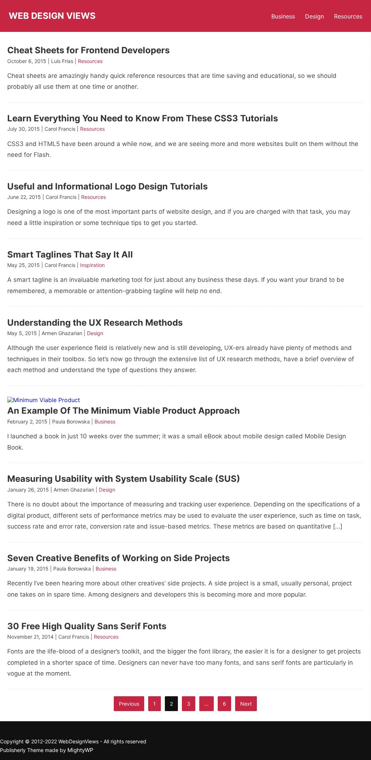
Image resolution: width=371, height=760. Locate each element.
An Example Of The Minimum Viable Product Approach (123, 410)
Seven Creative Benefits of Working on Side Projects (118, 558)
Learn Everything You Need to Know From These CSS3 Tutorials (142, 118)
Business (283, 16)
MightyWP (80, 750)
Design (314, 16)
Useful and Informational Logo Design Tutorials (107, 186)
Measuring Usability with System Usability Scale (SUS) (123, 478)
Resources (348, 16)
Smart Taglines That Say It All (70, 254)
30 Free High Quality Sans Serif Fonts (86, 626)
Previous (129, 704)
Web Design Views (52, 16)
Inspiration (92, 265)
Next (246, 704)
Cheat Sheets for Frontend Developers (88, 50)
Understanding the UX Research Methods (95, 322)
